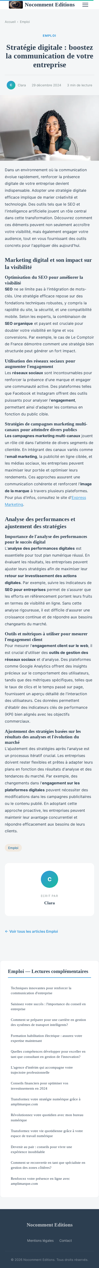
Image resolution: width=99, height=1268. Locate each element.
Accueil (10, 22)
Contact (65, 1240)
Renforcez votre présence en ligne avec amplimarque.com (40, 1180)
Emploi (25, 22)
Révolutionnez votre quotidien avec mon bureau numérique (47, 1117)
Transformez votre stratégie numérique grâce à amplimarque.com (45, 1101)
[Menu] (85, 5)
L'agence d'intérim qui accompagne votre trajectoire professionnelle (42, 1069)
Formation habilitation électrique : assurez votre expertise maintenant (46, 1038)
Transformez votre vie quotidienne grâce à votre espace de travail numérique (47, 1133)
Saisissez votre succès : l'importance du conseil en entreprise (48, 1006)
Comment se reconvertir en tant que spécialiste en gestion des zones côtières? (48, 1165)
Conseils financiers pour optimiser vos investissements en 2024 (39, 1085)
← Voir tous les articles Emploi (31, 931)
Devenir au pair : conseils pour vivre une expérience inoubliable (41, 1149)
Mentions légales (40, 1240)
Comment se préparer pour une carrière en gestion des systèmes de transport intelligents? (48, 1022)
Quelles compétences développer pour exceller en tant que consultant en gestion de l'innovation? (48, 1053)
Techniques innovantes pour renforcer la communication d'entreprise (41, 990)
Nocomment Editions (50, 4)
